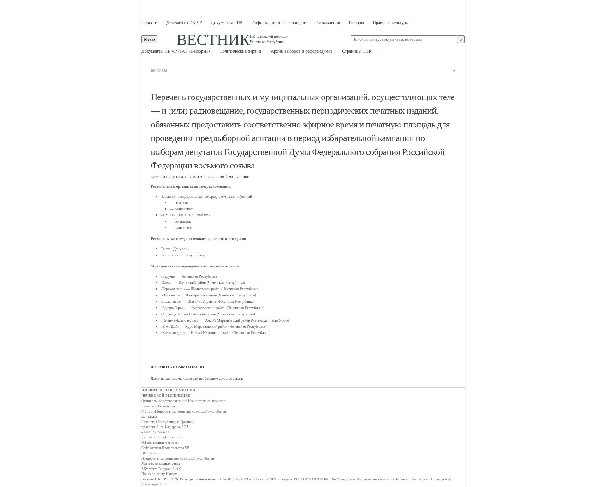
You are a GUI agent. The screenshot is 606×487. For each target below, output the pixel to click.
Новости (149, 22)
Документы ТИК (227, 22)
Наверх (171, 473)
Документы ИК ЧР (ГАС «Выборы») (175, 51)
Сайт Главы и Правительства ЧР (165, 447)
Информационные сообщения (280, 22)
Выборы (356, 22)
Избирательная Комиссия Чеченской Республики (206, 177)
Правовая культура (390, 22)
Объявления (328, 22)
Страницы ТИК (356, 51)
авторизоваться (230, 378)
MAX (177, 468)
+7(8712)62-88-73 (155, 432)
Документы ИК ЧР (184, 22)
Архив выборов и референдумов (302, 51)
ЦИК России (150, 452)
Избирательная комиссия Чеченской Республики (177, 458)
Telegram (165, 468)
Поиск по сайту (153, 473)
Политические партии (240, 51)
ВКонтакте (149, 468)
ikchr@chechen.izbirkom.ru (161, 437)
